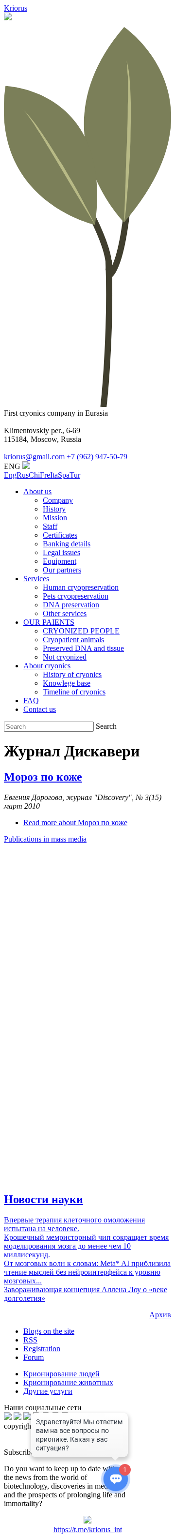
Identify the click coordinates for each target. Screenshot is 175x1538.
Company (58, 500)
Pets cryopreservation (75, 596)
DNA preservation (71, 605)
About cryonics (46, 666)
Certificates (60, 535)
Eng (10, 475)
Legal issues (61, 552)
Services (36, 578)
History (54, 509)
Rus (23, 475)
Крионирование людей (61, 1374)
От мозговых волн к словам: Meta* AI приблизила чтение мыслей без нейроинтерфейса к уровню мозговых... (87, 1272)
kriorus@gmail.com (34, 456)
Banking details (66, 544)
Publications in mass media (45, 839)
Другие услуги (47, 1391)
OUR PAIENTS (48, 622)
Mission (55, 517)
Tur (75, 475)
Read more (75, 822)
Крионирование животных (68, 1382)
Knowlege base (66, 683)
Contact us (39, 709)
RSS (30, 1340)
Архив (160, 1315)
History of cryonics (72, 674)
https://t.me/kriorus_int (87, 1529)
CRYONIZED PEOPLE (81, 631)
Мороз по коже (43, 776)
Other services (65, 613)
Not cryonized (65, 657)
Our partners (62, 570)
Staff (50, 526)
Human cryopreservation (81, 587)
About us (37, 491)
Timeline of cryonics (74, 692)
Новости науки (43, 1199)
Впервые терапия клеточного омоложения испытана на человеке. (74, 1224)
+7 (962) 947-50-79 (97, 456)
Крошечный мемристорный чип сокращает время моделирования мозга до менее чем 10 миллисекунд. (86, 1246)
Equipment (59, 561)
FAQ (31, 700)
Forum (33, 1357)
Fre (45, 475)
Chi (34, 475)
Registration (41, 1348)
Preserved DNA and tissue (83, 648)
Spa (64, 475)
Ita (54, 475)
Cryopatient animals (73, 639)
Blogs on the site (48, 1331)
